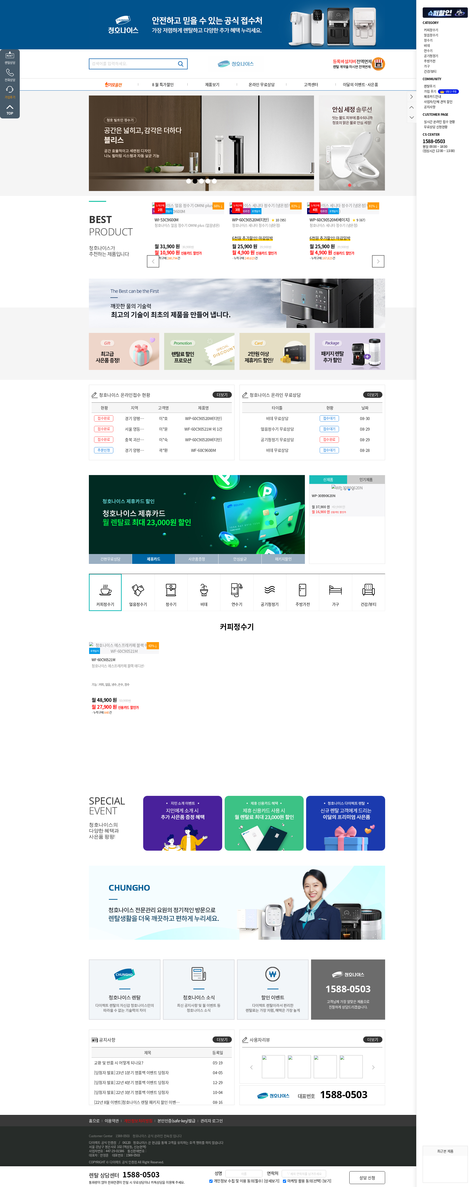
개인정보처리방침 (138, 1121)
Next (378, 261)
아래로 (411, 117)
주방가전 (429, 60)
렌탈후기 (429, 86)
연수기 (428, 50)
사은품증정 (196, 559)
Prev (153, 261)
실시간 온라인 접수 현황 (439, 121)
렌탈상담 (10, 62)
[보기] (326, 1181)
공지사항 (429, 106)
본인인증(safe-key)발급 (177, 1121)
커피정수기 (431, 29)
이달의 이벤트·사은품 (360, 84)
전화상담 (10, 80)
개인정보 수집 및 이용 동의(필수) (238, 1181)
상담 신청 (367, 1178)
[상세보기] (271, 1181)
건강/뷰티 (430, 71)
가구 (427, 66)
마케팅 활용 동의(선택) (304, 1181)
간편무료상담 (110, 559)
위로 (10, 109)
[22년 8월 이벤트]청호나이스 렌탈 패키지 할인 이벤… (137, 1102)
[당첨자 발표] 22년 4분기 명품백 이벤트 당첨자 (131, 1082)
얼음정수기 (431, 35)
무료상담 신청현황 (436, 126)
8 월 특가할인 (163, 84)
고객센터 (311, 84)
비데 (427, 45)
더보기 (222, 395)
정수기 (428, 40)
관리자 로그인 (211, 1121)
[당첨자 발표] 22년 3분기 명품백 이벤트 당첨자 (131, 1092)
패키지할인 (283, 559)
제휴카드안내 (432, 96)
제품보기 (212, 84)
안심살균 (240, 559)
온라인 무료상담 (262, 84)
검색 (180, 64)
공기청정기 (431, 55)
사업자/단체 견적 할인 (438, 101)
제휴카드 (153, 559)
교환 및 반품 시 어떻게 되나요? (118, 1063)
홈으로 (94, 1121)
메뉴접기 (411, 97)
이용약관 (112, 1121)
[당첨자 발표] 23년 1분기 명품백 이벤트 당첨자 (131, 1072)
